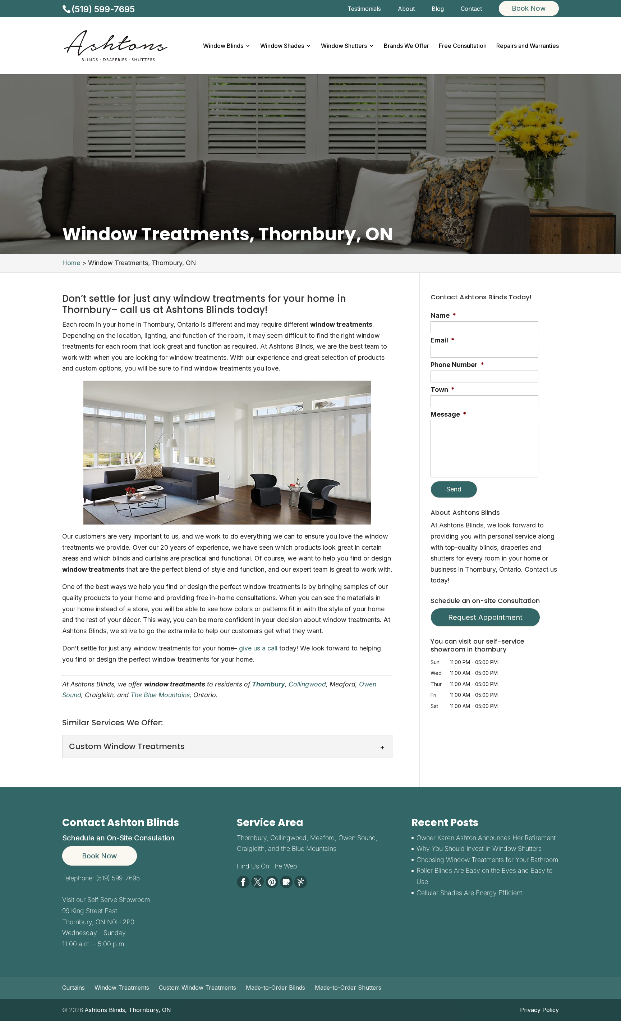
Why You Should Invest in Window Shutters (479, 848)
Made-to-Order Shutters (348, 987)
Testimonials (364, 9)
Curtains (73, 987)
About (406, 9)
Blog (438, 9)
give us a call (258, 648)
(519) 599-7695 (103, 9)
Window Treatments (122, 987)
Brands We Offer (406, 46)
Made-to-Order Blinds (275, 987)
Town (443, 389)
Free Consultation (463, 46)
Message (448, 414)
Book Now (99, 856)
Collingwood (307, 684)
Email (443, 340)
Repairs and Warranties (527, 46)
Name (443, 315)
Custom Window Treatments (197, 987)
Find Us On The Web (267, 866)
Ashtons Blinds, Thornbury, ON (127, 1009)
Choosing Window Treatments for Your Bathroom (487, 859)
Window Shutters (344, 46)
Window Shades (282, 46)
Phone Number (457, 364)
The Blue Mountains (160, 695)
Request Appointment (485, 617)
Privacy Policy (539, 1009)
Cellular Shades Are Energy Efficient (469, 893)
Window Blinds (223, 46)
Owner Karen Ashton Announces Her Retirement (486, 837)
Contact (471, 9)
